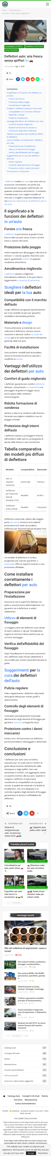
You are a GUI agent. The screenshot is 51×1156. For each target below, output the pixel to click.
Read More (43, 1153)
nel (13, 255)
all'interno (40, 384)
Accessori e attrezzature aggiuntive (15, 46)
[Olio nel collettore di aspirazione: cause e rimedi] (25, 933)
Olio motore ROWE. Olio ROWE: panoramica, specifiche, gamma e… (31, 975)
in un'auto (13, 221)
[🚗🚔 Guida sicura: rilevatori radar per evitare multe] (37, 882)
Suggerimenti (16, 670)
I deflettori (9, 181)
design (27, 322)
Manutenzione (11, 50)
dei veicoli (14, 522)
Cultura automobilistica (25, 1103)
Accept (31, 1153)
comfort (26, 259)
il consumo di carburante (28, 280)
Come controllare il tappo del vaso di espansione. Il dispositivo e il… (32, 1012)
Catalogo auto (10, 1048)
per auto (25, 181)
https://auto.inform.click (34, 1122)
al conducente (32, 387)
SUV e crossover (11, 1075)
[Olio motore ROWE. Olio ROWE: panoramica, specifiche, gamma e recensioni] (10, 976)
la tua (27, 292)
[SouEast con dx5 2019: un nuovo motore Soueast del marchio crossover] (10, 1026)
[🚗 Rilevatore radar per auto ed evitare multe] (37, 855)
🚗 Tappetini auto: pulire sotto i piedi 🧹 (38, 830)
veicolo (19, 359)
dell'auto (12, 680)
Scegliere (12, 287)
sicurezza (17, 722)
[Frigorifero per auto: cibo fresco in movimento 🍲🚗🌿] (14, 882)
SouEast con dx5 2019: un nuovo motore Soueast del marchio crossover (32, 1025)
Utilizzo (10, 618)
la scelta (35, 334)
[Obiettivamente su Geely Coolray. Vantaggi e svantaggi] (10, 989)
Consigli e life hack (34, 46)
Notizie (7, 1059)
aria (19, 229)
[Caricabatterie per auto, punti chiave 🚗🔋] (14, 855)
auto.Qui (12, 200)
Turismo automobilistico (14, 1070)
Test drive (18, 1100)
